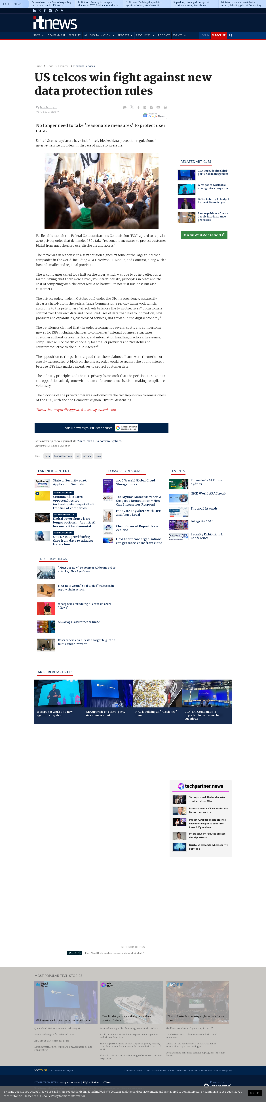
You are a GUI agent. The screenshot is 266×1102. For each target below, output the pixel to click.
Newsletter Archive (208, 1070)
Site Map (223, 1070)
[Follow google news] (153, 115)
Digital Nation (91, 1082)
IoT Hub (106, 1082)
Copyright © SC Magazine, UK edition (52, 445)
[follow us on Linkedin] (34, 10)
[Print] (164, 107)
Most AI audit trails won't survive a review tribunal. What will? (114, 953)
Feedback (181, 1070)
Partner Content (54, 471)
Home (38, 66)
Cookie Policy (50, 1096)
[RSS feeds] (62, 10)
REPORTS (123, 35)
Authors (172, 1070)
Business (63, 66)
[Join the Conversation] (125, 107)
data (47, 455)
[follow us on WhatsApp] (56, 10)
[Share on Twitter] (132, 107)
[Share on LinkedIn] (145, 107)
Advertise (192, 1070)
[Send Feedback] (152, 107)
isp (77, 455)
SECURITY (75, 35)
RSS (230, 1070)
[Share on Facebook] (139, 107)
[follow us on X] (39, 10)
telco (98, 455)
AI (85, 35)
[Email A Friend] (158, 107)
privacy (87, 455)
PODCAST (164, 35)
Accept (255, 1093)
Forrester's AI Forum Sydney (207, 483)
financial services (63, 455)
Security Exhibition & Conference (207, 537)
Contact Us (129, 1070)
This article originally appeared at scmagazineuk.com (76, 409)
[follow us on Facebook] (44, 10)
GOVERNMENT (56, 35)
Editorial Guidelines (156, 1070)
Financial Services (84, 66)
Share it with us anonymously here (99, 441)
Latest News (12, 4)
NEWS (36, 35)
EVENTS (177, 35)
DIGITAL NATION (100, 35)
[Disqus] (99, 775)
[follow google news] (50, 10)
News (50, 66)
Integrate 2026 (202, 522)
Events (178, 471)
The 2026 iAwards (204, 509)
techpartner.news (70, 1082)
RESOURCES (143, 35)
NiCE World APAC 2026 (208, 494)
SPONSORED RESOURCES (126, 471)
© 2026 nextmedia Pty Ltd (60, 1070)
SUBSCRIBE (219, 35)
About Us (141, 1070)
